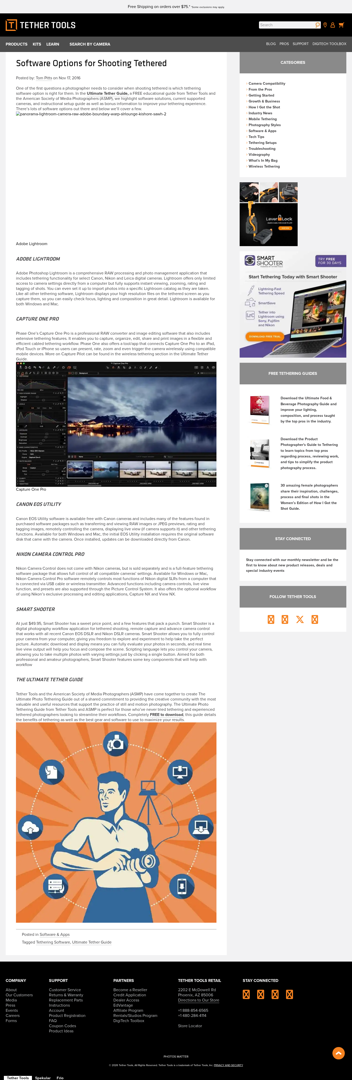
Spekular (43, 1078)
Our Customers (19, 995)
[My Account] (333, 25)
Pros (284, 44)
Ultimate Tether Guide (107, 93)
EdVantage (123, 1005)
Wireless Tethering (264, 166)
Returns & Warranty (66, 995)
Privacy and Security (228, 1065)
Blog (271, 44)
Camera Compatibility (267, 83)
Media (11, 1000)
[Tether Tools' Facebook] (264, 996)
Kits (37, 44)
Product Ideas (61, 1031)
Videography (259, 154)
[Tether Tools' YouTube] (289, 996)
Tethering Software (53, 942)
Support (301, 44)
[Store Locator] (325, 25)
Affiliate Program (128, 1010)
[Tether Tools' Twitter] (278, 996)
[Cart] (342, 25)
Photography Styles (265, 125)
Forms (11, 1020)
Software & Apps (55, 934)
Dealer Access (126, 1000)
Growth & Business (264, 101)
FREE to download (166, 714)
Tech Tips (256, 137)
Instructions (59, 1005)
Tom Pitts (44, 78)
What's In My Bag (263, 160)
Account (56, 1010)
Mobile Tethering (263, 119)
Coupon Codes (62, 1026)
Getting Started (261, 95)
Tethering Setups (263, 143)
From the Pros (260, 89)
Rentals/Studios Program (135, 1015)
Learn (52, 44)
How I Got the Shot (264, 107)
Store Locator (190, 1026)
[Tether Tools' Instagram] (249, 996)
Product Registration (67, 1015)
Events (12, 1010)
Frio (60, 1078)
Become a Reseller (130, 989)
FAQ (53, 1020)
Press (10, 1005)
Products (17, 44)
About (11, 989)
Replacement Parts (66, 1000)
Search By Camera (90, 44)
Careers (13, 1015)
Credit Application (129, 995)
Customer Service (65, 989)
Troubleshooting (262, 148)
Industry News (260, 113)
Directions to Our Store (198, 1000)
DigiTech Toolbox (329, 44)
